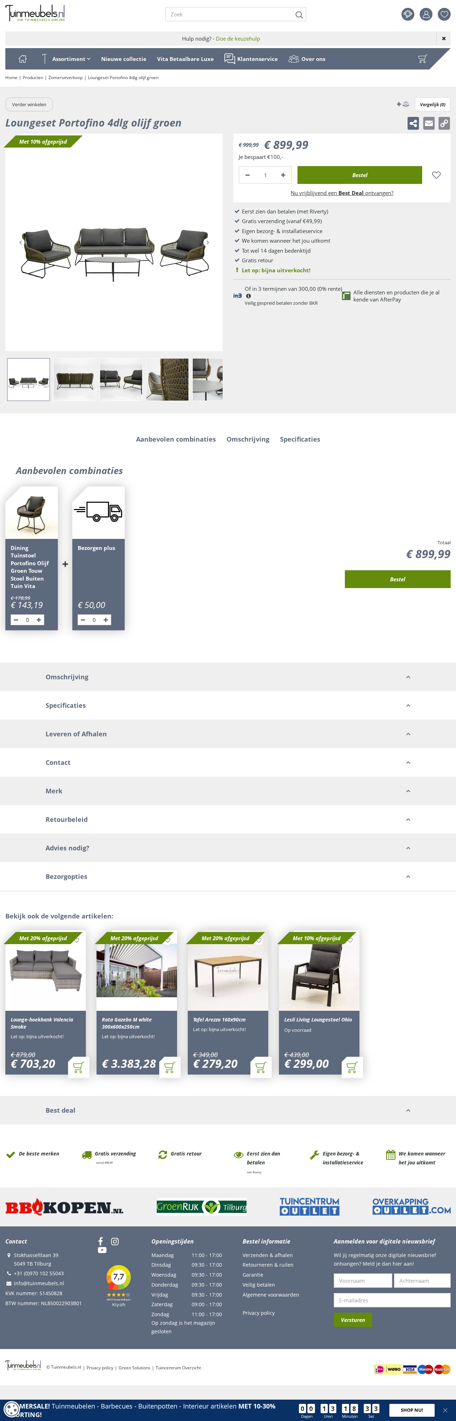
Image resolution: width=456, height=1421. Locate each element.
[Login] (426, 14)
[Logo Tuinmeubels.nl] (35, 13)
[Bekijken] (422, 58)
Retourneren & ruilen (268, 1264)
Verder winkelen (29, 104)
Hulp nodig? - (221, 38)
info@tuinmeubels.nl (39, 1283)
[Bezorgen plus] (98, 512)
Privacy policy (259, 1312)
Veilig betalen (259, 1284)
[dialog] (12, 1409)
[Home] (22, 58)
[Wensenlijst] (444, 14)
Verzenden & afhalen (268, 1255)
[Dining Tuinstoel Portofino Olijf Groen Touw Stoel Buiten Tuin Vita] (31, 512)
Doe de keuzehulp (238, 38)
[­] (100, 1241)
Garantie (253, 1274)
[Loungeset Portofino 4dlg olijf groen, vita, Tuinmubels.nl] (114, 242)
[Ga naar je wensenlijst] (447, 14)
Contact (407, 14)
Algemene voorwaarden (271, 1294)
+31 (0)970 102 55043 (39, 1273)
